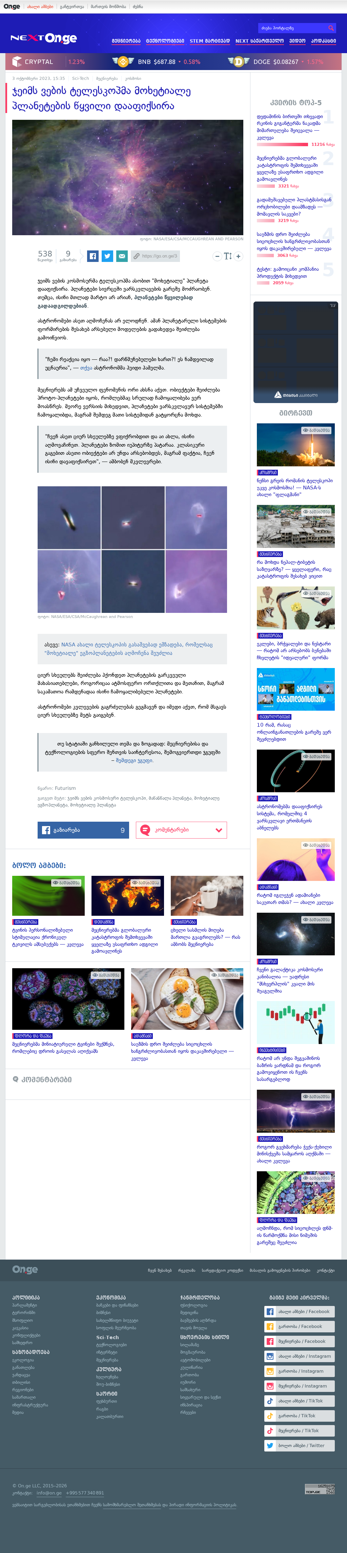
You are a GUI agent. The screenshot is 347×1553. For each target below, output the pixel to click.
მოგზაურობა (192, 1352)
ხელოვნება (107, 1376)
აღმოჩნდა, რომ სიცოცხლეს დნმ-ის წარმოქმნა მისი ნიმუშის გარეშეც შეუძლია (296, 1208)
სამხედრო (22, 1342)
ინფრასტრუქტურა (30, 1404)
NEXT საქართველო (260, 41)
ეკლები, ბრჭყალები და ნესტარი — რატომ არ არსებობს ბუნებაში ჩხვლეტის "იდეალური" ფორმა (296, 623)
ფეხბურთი (106, 1401)
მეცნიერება (126, 41)
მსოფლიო (22, 1320)
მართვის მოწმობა (108, 6)
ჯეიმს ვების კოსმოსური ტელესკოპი (106, 798)
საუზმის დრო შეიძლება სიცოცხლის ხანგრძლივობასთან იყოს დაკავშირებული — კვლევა (190, 1015)
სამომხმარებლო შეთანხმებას (132, 1504)
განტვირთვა (72, 6)
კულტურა (109, 1369)
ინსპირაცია (191, 1404)
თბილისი (21, 1382)
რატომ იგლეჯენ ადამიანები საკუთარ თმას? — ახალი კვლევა (296, 872)
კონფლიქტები (26, 1335)
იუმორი (188, 1382)
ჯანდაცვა (21, 1374)
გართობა (189, 1374)
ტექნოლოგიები (165, 41)
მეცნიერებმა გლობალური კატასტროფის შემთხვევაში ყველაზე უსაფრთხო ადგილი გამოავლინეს (131, 915)
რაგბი (102, 1409)
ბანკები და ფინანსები (117, 1305)
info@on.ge (49, 1492)
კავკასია (20, 1327)
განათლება (23, 1367)
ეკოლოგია (23, 1359)
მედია (18, 1412)
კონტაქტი (326, 1270)
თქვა (86, 367)
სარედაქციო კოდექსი (222, 1270)
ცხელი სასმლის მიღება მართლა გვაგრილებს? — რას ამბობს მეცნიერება (210, 912)
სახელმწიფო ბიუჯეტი (117, 1320)
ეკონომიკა (111, 1298)
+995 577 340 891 (85, 1492)
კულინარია (191, 1367)
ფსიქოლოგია (193, 1305)
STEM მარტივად (210, 41)
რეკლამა (187, 1270)
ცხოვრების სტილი (204, 1337)
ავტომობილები (195, 1359)
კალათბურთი (109, 1416)
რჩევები (188, 1412)
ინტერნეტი (106, 1352)
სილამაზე (189, 1344)
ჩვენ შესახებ (160, 1270)
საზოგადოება (31, 1352)
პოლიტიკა (26, 1298)
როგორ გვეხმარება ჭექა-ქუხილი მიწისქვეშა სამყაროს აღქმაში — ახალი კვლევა (296, 1127)
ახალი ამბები (40, 6)
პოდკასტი (323, 41)
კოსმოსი (133, 78)
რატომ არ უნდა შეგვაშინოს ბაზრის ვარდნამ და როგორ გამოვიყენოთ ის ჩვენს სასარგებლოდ (296, 1042)
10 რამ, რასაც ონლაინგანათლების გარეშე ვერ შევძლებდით (296, 705)
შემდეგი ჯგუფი (134, 760)
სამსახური (190, 1389)
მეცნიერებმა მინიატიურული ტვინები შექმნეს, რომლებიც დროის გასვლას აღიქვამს (71, 1011)
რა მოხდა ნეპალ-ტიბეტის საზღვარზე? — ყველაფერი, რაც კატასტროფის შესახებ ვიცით (296, 542)
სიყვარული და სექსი (200, 1397)
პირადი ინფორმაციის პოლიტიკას (202, 1504)
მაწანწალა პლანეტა (170, 798)
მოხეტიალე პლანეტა (93, 805)
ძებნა (138, 6)
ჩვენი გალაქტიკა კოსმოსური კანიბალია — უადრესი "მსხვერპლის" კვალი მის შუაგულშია (296, 954)
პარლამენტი (24, 1305)
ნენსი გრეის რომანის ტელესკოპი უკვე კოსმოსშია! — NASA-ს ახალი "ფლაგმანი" (296, 460)
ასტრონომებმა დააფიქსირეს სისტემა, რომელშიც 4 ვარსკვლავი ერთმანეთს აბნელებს (296, 790)
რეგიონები (23, 1389)
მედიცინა (189, 1312)
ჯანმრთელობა (200, 1298)
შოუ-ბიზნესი (108, 1384)
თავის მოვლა (193, 1327)
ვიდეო (297, 41)
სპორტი (106, 1394)
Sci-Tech (80, 78)
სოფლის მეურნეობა (116, 1327)
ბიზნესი (103, 1312)
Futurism (65, 788)
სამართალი (24, 1397)
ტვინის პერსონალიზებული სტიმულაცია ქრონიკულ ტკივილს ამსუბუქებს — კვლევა (51, 912)
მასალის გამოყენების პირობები (280, 1270)
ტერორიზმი (23, 1312)
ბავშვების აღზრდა (198, 1320)
